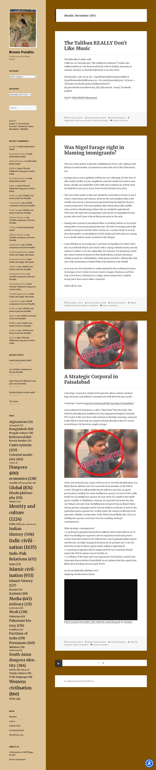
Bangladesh (21, 429)
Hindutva (15, 501)
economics (22, 478)
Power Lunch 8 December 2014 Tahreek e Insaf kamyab (92, 622)
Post (66, 97)
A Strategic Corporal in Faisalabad (91, 379)
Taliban (24, 670)
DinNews (128, 622)
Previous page (58, 663)
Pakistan (17, 616)
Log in (12, 721)
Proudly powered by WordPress (79, 681)
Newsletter (14, 129)
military (20, 604)
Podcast (13, 126)
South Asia (15, 650)
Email (11, 123)
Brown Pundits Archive (96, 117)
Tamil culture (20, 673)
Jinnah (15, 589)
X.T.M (11, 168)
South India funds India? (20, 360)
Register (13, 717)
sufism (14, 669)
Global (21, 487)
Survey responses (17, 759)
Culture (13, 463)
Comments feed (16, 730)
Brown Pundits (21, 52)
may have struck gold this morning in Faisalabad (109, 403)
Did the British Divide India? (22, 392)
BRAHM (24, 129)
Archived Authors (118, 117)
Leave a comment (120, 120)
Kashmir (18, 593)
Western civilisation (20, 688)
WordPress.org (16, 735)
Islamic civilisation (100, 120)
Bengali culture (21, 432)
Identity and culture (22, 512)
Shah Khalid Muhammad (84, 97)
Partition (16, 629)
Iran (15, 564)
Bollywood (20, 437)
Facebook (22, 126)
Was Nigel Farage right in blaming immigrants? (94, 150)
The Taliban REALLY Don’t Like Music (95, 45)
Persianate (22, 643)
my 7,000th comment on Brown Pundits (22, 220)
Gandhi (15, 482)
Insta (31, 126)
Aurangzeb (16, 425)
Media (20, 598)
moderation (16, 608)
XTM (14, 698)
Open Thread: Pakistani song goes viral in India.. (22, 171)
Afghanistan (21, 422)
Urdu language (20, 676)
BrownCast (24, 123)
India (15, 524)
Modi (18, 612)
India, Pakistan (28, 524)
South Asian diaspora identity (22, 660)
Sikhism (17, 647)
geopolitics (29, 483)
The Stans (13, 401)
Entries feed (14, 726)
